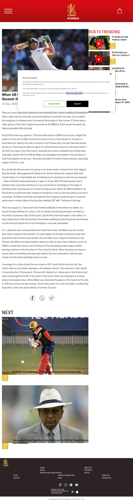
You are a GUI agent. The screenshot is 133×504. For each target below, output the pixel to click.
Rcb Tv (87, 473)
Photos (16, 478)
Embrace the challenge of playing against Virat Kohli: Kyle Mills (47, 371)
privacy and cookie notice (74, 93)
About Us (88, 468)
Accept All (77, 104)
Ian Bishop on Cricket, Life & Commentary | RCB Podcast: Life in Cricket (120, 70)
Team (15, 475)
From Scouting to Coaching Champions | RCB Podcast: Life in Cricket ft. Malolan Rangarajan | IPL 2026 (121, 85)
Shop (60, 478)
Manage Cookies (54, 104)
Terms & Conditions (66, 475)
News (42, 470)
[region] (66, 91)
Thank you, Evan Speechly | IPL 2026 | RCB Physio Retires (121, 101)
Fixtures (88, 470)
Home (42, 468)
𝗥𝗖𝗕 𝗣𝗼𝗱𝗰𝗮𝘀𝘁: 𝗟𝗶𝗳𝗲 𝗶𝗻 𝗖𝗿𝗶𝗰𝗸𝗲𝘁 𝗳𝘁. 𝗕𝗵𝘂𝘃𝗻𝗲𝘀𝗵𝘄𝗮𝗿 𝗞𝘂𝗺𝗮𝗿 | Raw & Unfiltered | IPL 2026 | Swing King (121, 54)
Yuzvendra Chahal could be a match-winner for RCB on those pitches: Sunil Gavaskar (51, 441)
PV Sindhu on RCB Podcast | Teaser (120, 38)
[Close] (110, 74)
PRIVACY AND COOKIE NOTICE (51, 473)
